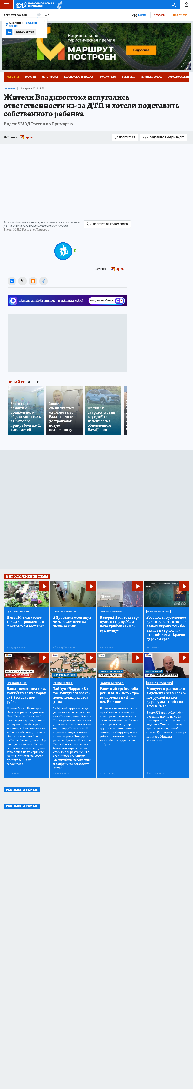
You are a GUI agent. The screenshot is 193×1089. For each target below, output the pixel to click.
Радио (142, 15)
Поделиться (127, 137)
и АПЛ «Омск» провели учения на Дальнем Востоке (119, 695)
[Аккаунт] (186, 4)
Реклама (159, 15)
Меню (6, 4)
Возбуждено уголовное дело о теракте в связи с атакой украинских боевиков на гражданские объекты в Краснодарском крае (166, 628)
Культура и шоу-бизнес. (112, 612)
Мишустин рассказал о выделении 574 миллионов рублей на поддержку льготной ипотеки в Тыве (166, 697)
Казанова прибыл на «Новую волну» (119, 624)
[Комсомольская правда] (35, 4)
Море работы (50, 76)
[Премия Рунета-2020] (58, 4)
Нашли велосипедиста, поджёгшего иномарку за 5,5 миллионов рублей (26, 695)
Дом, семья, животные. (19, 612)
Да (9, 32)
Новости (30, 76)
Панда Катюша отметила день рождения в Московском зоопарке (25, 621)
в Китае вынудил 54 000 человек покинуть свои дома (71, 695)
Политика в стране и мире (159, 683)
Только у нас (108, 76)
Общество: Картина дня (65, 612)
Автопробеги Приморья (78, 76)
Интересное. (10, 88)
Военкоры (128, 76)
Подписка (180, 15)
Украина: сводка (151, 76)
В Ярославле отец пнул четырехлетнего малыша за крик (72, 621)
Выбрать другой (25, 32)
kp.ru (29, 137)
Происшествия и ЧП (17, 683)
